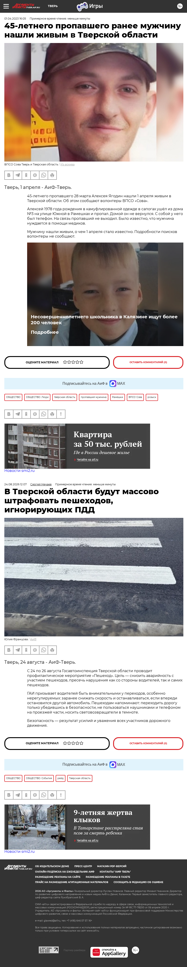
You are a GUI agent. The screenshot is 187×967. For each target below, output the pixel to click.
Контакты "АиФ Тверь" (115, 871)
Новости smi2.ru (19, 470)
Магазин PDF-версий (111, 866)
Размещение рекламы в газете (108, 877)
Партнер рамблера (74, 950)
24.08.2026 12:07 (15, 484)
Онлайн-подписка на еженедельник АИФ (64, 871)
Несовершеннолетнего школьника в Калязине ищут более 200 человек (104, 319)
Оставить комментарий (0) (148, 362)
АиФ (33, 639)
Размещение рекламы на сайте (58, 877)
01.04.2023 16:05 (15, 18)
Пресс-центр (83, 866)
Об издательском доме (52, 866)
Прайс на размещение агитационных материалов (71, 882)
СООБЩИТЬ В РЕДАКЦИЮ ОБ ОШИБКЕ (138, 882)
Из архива (67, 164)
